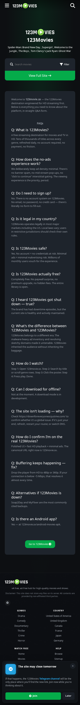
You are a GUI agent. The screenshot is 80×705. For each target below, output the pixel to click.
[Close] (73, 666)
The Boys (23, 51)
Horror (21, 640)
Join (35, 695)
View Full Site (38, 75)
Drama (21, 615)
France (58, 630)
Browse (58, 653)
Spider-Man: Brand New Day (24, 47)
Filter (66, 64)
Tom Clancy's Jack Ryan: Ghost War (51, 51)
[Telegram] (7, 603)
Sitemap (58, 658)
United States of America (58, 615)
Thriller (21, 630)
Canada (58, 625)
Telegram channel (49, 678)
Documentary (21, 625)
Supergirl (47, 47)
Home (21, 653)
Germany (58, 640)
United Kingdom (58, 620)
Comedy (21, 620)
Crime (21, 635)
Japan (58, 635)
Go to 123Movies (39, 544)
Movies (21, 658)
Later (68, 695)
